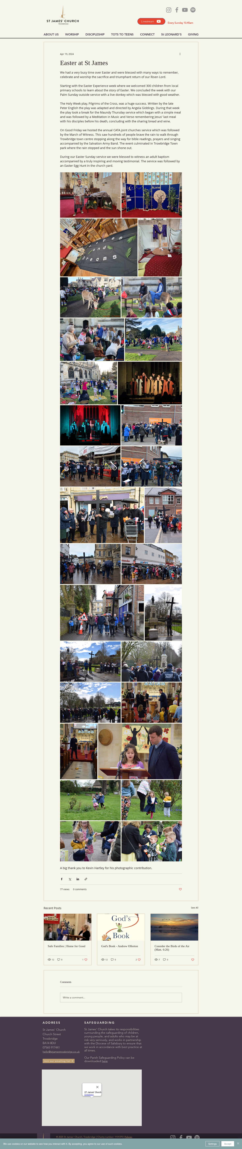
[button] (59, 1061)
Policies (128, 1136)
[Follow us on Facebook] (176, 9)
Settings (212, 1143)
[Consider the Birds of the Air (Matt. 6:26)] (174, 927)
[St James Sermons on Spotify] (192, 9)
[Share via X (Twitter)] (69, 879)
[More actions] (180, 54)
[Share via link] (85, 879)
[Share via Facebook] (61, 879)
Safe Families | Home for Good (66, 946)
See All (194, 907)
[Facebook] (180, 1137)
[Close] (238, 1143)
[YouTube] (189, 1137)
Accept (227, 1143)
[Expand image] (90, 195)
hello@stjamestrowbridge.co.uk (61, 1051)
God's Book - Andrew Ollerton (119, 946)
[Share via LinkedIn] (77, 879)
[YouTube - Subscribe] (184, 9)
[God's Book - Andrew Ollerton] (121, 927)
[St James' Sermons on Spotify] (197, 1137)
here (105, 1061)
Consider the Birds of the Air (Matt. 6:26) (172, 947)
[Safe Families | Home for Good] (67, 927)
